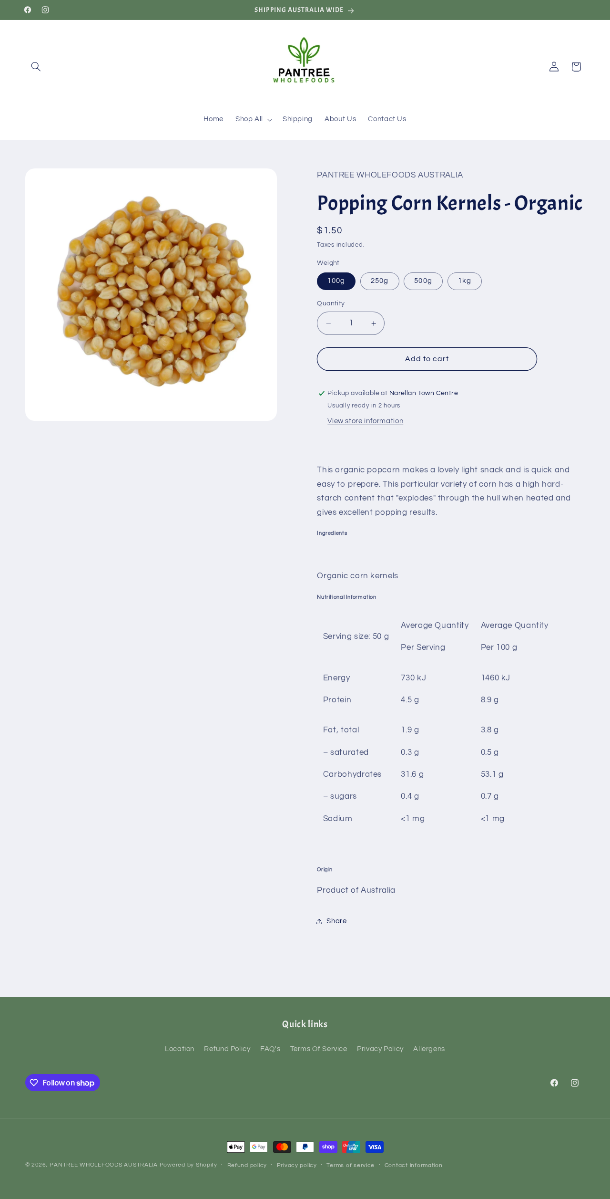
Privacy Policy (380, 1049)
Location (179, 1049)
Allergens (429, 1049)
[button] (36, 67)
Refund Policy (227, 1049)
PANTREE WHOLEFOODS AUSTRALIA (104, 1165)
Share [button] (336, 921)
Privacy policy (297, 1165)
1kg (464, 280)
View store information (365, 421)
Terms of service (350, 1165)
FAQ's (270, 1049)
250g (379, 280)
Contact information (414, 1165)
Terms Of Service (318, 1049)
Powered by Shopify (188, 1165)
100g (336, 280)
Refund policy (247, 1165)
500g (423, 280)
